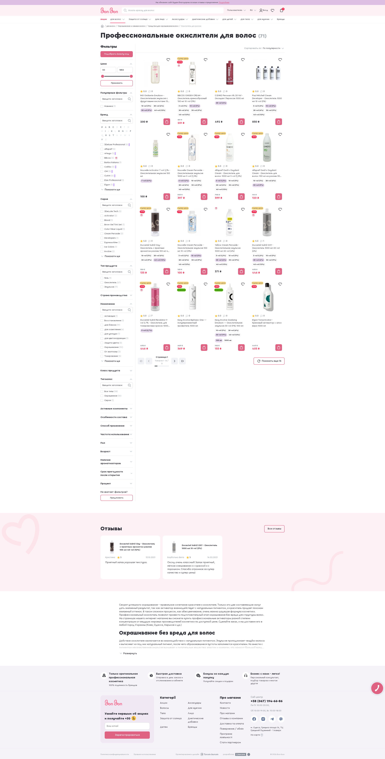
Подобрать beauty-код (116, 54)
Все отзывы (274, 528)
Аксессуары (178, 19)
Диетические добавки (203, 19)
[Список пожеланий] (168, 59)
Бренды (281, 19)
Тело (163, 713)
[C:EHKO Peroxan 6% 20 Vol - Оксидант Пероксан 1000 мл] (230, 91)
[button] (282, 557)
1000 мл (227, 340)
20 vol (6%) (159, 106)
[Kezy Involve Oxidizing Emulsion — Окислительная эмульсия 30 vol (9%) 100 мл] (230, 316)
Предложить (116, 498)
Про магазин (227, 713)
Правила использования (145, 754)
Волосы (164, 708)
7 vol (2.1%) (146, 181)
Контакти (225, 703)
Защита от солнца (138, 19)
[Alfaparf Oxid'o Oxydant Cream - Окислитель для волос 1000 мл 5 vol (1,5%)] (230, 166)
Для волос (115, 19)
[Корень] (102, 26)
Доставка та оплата (232, 723)
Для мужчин (263, 19)
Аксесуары (194, 703)
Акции (103, 19)
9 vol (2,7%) (146, 330)
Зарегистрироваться (127, 735)
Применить (116, 83)
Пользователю (234, 10)
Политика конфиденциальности (114, 754)
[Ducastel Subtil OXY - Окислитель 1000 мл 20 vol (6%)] (267, 241)
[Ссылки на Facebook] (254, 719)
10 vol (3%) (146, 106)
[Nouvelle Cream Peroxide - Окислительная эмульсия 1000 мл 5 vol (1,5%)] (192, 166)
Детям (164, 727)
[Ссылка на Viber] (281, 719)
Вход (264, 10)
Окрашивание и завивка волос (132, 26)
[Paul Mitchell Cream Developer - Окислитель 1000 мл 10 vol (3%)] (267, 91)
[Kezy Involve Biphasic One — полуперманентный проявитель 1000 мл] (192, 316)
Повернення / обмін (231, 729)
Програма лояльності (226, 735)
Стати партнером (230, 742)
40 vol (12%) (159, 110)
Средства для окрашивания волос (163, 26)
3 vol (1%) (183, 106)
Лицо (191, 713)
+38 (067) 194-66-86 (267, 701)
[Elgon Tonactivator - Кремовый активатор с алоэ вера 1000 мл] (267, 316)
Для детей (227, 19)
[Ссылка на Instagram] (263, 719)
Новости (225, 708)
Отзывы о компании (231, 718)
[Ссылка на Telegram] (272, 719)
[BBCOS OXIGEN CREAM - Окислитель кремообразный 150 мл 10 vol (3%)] (192, 91)
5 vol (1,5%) (258, 106)
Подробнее (224, 2)
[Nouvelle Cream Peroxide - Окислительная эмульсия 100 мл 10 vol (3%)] (192, 241)
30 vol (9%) (146, 110)
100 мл (219, 340)
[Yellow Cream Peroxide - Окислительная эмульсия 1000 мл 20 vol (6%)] (230, 241)
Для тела (245, 19)
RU (251, 10)
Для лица (159, 19)
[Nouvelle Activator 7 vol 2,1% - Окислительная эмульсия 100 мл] (155, 166)
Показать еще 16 (271, 361)
